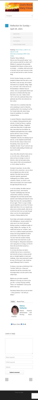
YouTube (18, 396)
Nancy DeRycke (17, 37)
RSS (22, 396)
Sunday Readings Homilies (19, 44)
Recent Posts (20, 301)
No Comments (16, 41)
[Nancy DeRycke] (15, 310)
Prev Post (6, 379)
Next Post (30, 379)
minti (22, 392)
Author (13, 301)
